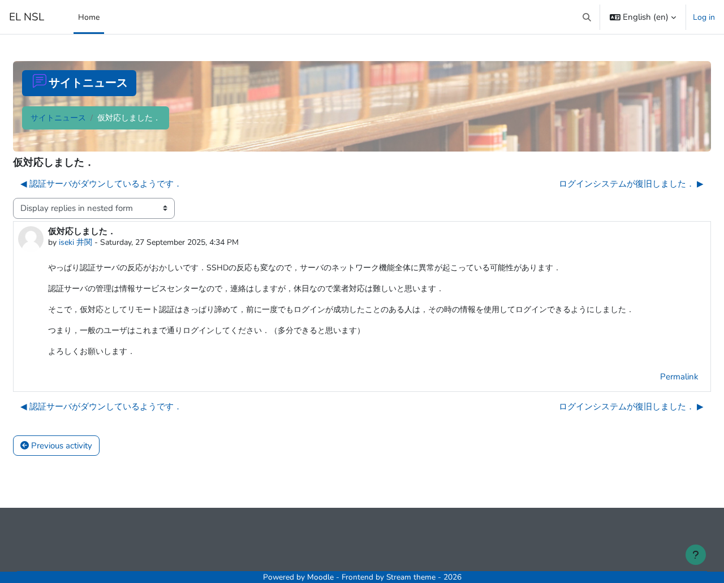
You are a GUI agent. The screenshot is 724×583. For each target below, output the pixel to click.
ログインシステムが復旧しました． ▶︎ (631, 183)
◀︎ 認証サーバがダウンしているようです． (101, 183)
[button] (587, 17)
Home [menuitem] (89, 17)
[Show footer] (696, 555)
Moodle (320, 577)
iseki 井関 (75, 242)
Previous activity (60, 445)
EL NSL (26, 17)
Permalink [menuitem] (679, 376)
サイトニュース (58, 118)
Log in (704, 17)
